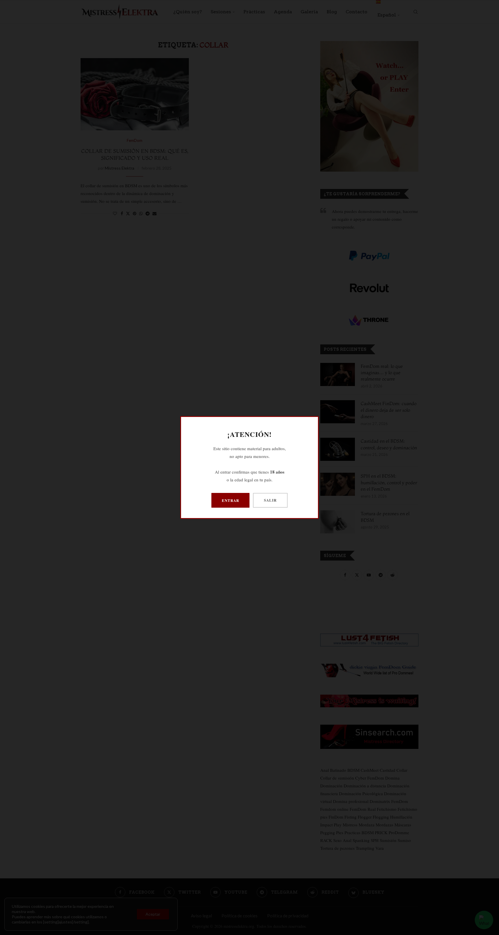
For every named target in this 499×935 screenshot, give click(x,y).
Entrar (230, 500)
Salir (270, 500)
